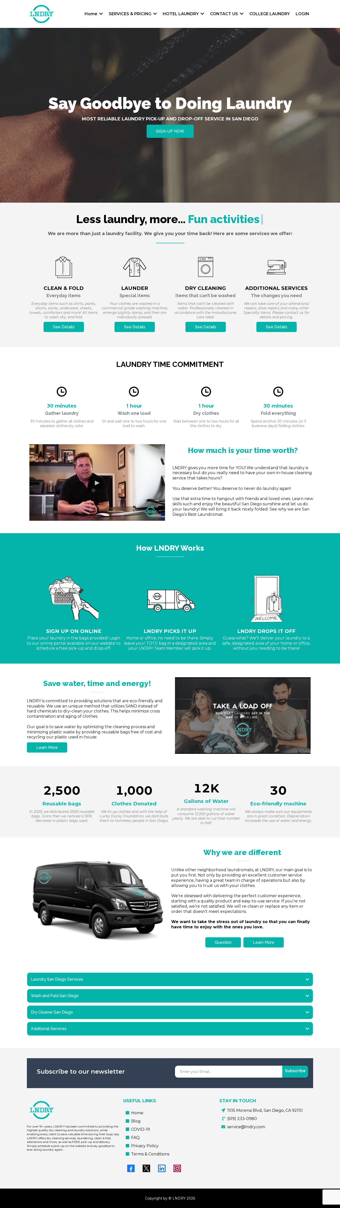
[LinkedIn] (162, 1168)
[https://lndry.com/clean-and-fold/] (63, 267)
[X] (146, 1168)
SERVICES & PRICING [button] (130, 13)
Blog (136, 1121)
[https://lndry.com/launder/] (134, 267)
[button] (100, 13)
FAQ (135, 1137)
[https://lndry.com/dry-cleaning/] (205, 267)
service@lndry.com (246, 1126)
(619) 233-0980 (242, 1118)
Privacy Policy (145, 1145)
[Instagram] (177, 1168)
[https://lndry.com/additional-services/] (276, 267)
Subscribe (295, 1070)
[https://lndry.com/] (41, 13)
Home (137, 1113)
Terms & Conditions (150, 1154)
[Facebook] (131, 1168)
